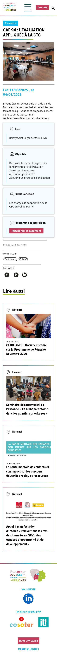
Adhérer (43, 7)
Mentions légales (28, 649)
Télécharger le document (26, 231)
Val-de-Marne (10, 259)
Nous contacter (28, 640)
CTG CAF (23, 259)
